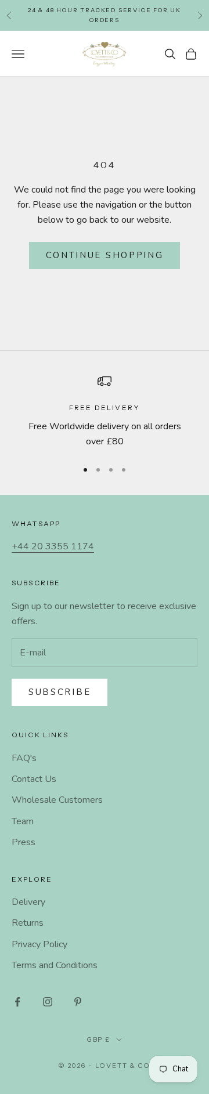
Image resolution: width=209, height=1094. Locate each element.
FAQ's (24, 758)
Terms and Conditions (55, 965)
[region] (104, 411)
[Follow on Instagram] (47, 1002)
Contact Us (34, 779)
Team (23, 821)
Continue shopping (105, 255)
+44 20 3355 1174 (53, 546)
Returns (28, 923)
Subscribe (59, 692)
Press (23, 842)
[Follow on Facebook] (17, 1002)
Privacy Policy (39, 944)
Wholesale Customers (57, 800)
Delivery (28, 902)
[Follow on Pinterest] (78, 1002)
